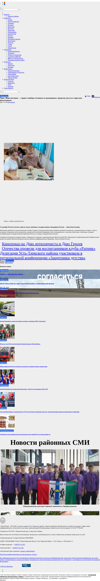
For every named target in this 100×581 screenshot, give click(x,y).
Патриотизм (12, 34)
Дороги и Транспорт (14, 55)
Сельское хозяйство (14, 56)
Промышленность (14, 51)
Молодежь (11, 30)
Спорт (10, 46)
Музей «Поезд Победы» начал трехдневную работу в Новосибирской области (27, 283)
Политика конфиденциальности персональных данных (18, 554)
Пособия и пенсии (14, 39)
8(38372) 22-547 (20, 544)
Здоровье (11, 23)
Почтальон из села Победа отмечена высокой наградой (19, 293)
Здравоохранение (13, 70)
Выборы (10, 67)
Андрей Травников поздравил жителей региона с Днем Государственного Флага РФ (24, 389)
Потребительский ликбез (16, 60)
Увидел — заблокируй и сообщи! (11, 274)
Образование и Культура (16, 72)
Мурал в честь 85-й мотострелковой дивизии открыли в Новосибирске (20, 344)
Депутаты (11, 65)
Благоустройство (13, 21)
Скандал (10, 81)
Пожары (10, 86)
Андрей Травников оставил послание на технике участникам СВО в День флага (23, 321)
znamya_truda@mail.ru (27, 551)
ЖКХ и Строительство (15, 58)
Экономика (7, 49)
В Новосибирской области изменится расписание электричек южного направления (23, 366)
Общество (7, 18)
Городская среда (13, 76)
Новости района (13, 16)
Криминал (11, 83)
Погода (10, 35)
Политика (7, 62)
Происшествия (9, 79)
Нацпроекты (8, 69)
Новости (7, 14)
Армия (10, 20)
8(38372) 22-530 (18, 548)
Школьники (9, 263)
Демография (12, 74)
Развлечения (12, 48)
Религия (10, 42)
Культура (11, 28)
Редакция (11, 102)
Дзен (88, 96)
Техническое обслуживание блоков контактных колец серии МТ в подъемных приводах (25, 434)
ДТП (9, 85)
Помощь (10, 37)
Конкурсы (11, 27)
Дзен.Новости (8, 88)
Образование (12, 32)
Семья (10, 44)
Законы (10, 63)
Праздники (11, 41)
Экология (11, 53)
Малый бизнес (12, 77)
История (10, 25)
